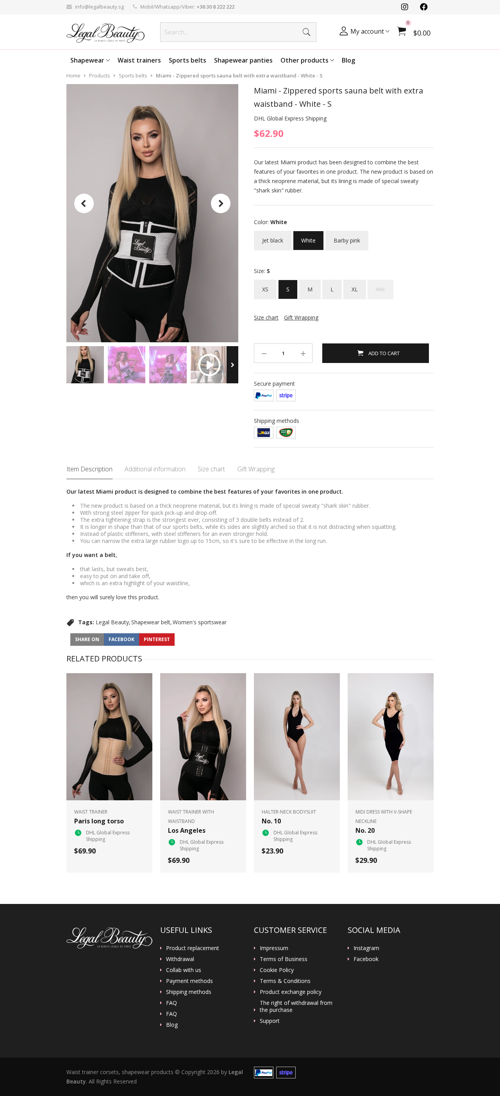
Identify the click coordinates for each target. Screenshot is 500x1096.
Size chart (211, 469)
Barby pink (346, 237)
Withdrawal (180, 959)
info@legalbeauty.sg (99, 6)
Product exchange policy (290, 991)
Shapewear (88, 60)
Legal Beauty (112, 622)
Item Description (89, 469)
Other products (305, 60)
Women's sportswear (200, 622)
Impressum (274, 948)
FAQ (171, 1002)
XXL (380, 286)
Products (99, 75)
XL (354, 286)
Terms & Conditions (285, 981)
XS (265, 286)
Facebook (366, 959)
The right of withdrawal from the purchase (296, 1006)
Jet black (272, 237)
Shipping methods (188, 991)
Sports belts (187, 60)
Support (270, 1020)
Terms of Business (283, 959)
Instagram (366, 948)
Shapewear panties (243, 60)
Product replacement (192, 948)
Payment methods (189, 981)
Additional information (155, 469)
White (308, 237)
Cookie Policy (277, 970)
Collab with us (183, 970)
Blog (348, 60)
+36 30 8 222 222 (215, 6)
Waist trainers (139, 60)
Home (73, 75)
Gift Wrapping (256, 469)
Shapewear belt (150, 622)
